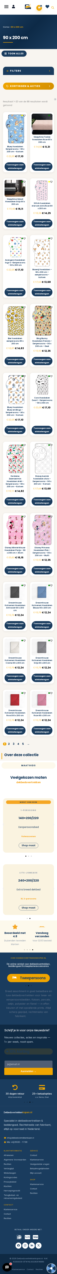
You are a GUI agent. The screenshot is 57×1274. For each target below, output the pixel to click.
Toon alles (16, 53)
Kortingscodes (10, 1177)
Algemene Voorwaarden (15, 1160)
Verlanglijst (9, 1168)
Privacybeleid (10, 1182)
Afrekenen (9, 1155)
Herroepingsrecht (12, 1191)
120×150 (28, 814)
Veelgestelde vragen (39, 1164)
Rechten (7, 1164)
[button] (6, 6)
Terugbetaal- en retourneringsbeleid (13, 1196)
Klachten (8, 1186)
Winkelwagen (10, 1173)
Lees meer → (34, 1016)
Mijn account (35, 1173)
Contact (7, 1214)
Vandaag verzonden (15, 934)
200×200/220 (28, 880)
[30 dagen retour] (42, 926)
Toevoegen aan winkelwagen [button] (15, 166)
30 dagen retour (42, 933)
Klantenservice (10, 1209)
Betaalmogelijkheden (39, 1168)
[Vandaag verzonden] (15, 926)
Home (6, 27)
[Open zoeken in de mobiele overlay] (52, 7)
